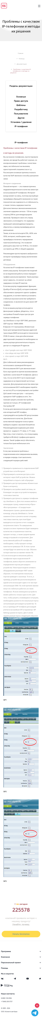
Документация (22, 64)
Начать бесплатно (21, 934)
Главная (20, 53)
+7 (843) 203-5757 (6, 1001)
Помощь (22, 59)
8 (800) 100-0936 (6, 998)
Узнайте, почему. (21, 924)
